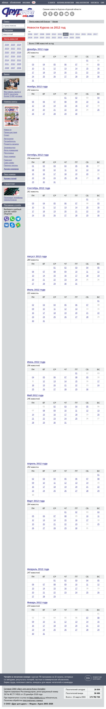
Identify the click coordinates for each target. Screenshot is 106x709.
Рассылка (8, 30)
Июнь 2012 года (36, 362)
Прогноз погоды (11, 165)
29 (87, 76)
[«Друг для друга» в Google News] (72, 14)
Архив (55, 21)
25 (44, 76)
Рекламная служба (12, 205)
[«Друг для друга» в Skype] (12, 225)
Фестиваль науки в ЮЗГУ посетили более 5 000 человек (13, 94)
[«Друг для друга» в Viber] (6, 219)
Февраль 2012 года (38, 569)
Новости (7, 130)
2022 (54, 38)
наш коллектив (82, 2)
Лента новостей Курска (39, 21)
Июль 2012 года (36, 289)
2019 (36, 38)
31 (33, 80)
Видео (6, 74)
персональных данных (33, 700)
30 (98, 76)
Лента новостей (11, 39)
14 (76, 68)
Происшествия (10, 132)
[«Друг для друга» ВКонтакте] (45, 14)
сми (102, 2)
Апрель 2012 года (37, 463)
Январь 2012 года (37, 602)
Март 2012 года (36, 501)
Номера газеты (10, 101)
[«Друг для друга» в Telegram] (56, 14)
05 (55, 64)
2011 (60, 34)
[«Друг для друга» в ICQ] (18, 225)
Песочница (9, 153)
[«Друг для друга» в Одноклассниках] (50, 14)
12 (55, 68)
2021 (48, 38)
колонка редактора (65, 2)
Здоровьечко (9, 147)
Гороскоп (8, 160)
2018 (30, 38)
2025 (72, 38)
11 (44, 68)
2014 (77, 34)
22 (87, 72)
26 (55, 76)
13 (65, 68)
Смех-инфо (9, 163)
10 (33, 68)
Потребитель (10, 141)
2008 (42, 34)
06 (65, 64)
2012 (19, 60)
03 (33, 64)
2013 (72, 34)
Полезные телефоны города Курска (13, 198)
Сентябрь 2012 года (38, 188)
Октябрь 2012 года (38, 155)
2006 (30, 34)
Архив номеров (11, 169)
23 (98, 72)
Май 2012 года (35, 395)
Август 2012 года (37, 256)
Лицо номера (9, 156)
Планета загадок (11, 144)
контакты (95, 2)
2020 (42, 38)
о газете (51, 2)
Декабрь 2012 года (37, 49)
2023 (60, 38)
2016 (89, 34)
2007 (36, 34)
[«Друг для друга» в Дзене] (61, 14)
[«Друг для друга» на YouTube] (67, 14)
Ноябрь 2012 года (37, 86)
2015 (83, 34)
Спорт (6, 135)
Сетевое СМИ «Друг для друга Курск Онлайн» (24, 689)
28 (76, 76)
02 (76, 98)
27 (65, 76)
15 (87, 68)
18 (44, 72)
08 (65, 102)
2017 (95, 34)
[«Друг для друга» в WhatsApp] (12, 219)
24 (33, 76)
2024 (66, 38)
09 (98, 64)
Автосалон (8, 138)
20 (65, 72)
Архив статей (10, 178)
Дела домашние (11, 150)
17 (33, 72)
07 (76, 64)
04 (44, 64)
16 (98, 68)
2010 (54, 34)
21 (76, 72)
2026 (78, 38)
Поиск (6, 21)
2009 (48, 34)
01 (87, 60)
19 (55, 72)
